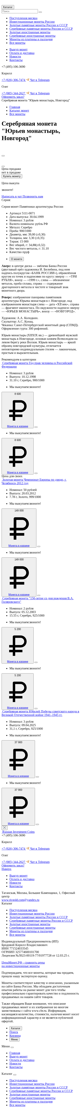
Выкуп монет (18, 49)
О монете (16, 259)
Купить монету (12, 176)
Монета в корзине (17, 426)
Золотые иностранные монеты (29, 32)
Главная (14, 107)
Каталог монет (19, 110)
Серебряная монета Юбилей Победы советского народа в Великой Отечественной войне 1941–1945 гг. (40, 713)
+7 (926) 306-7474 (14, 80)
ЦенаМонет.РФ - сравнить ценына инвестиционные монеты (23, 964)
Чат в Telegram (39, 80)
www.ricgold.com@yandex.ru (20, 900)
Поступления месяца (23, 18)
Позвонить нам (33, 196)
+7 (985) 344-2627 (14, 93)
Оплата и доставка (21, 53)
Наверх (6, 869)
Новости (15, 56)
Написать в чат (12, 196)
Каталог (8, 7)
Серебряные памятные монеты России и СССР (41, 28)
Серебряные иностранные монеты (32, 35)
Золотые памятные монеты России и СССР (38, 25)
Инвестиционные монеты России (32, 21)
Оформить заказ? (13, 96)
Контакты (16, 60)
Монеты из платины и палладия (30, 39)
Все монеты (17, 42)
